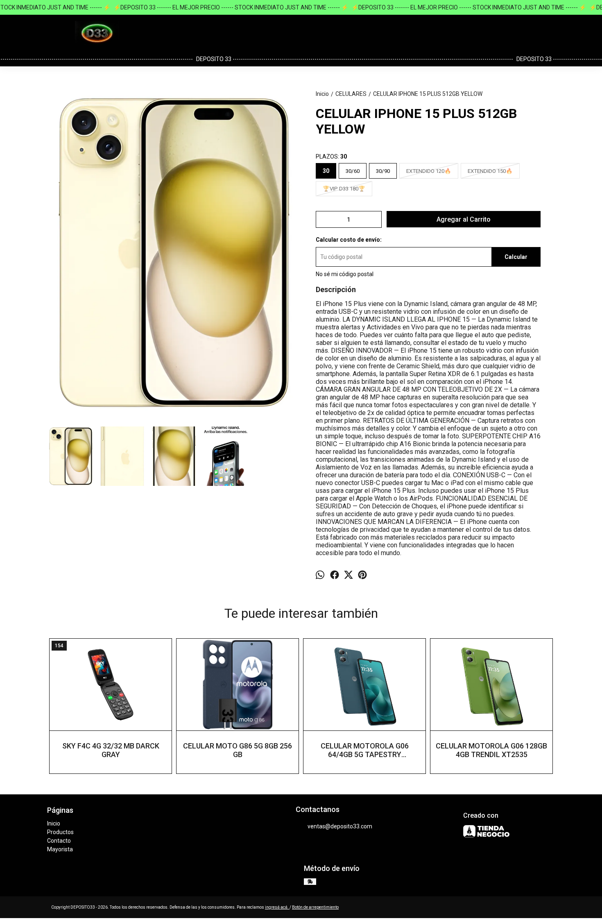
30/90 (383, 171)
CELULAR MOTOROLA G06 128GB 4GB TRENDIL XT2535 (491, 750)
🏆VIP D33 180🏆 (344, 189)
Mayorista (60, 849)
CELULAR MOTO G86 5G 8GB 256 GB (237, 750)
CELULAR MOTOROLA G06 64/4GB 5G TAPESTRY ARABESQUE (365, 750)
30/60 (353, 171)
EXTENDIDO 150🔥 (490, 171)
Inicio (53, 823)
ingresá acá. (277, 907)
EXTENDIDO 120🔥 (428, 171)
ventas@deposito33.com (340, 826)
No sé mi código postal (344, 274)
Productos (60, 832)
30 (326, 171)
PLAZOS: (331, 156)
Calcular (516, 257)
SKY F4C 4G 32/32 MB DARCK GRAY (110, 750)
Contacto (59, 840)
